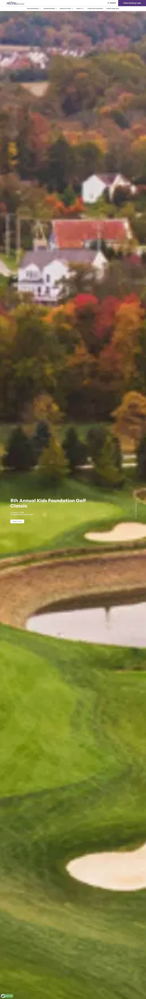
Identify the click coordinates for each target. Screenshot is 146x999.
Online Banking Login (132, 3)
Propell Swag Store (112, 8)
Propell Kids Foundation (95, 8)
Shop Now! (16, 517)
